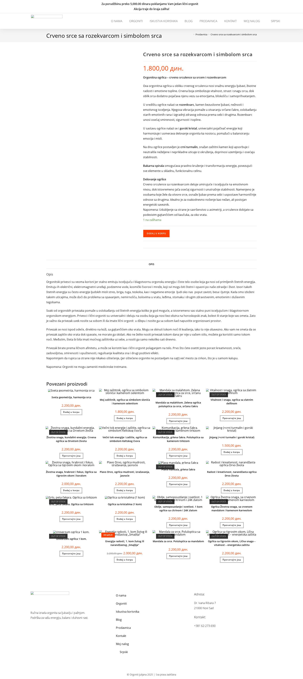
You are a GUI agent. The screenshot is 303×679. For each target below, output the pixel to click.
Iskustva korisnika (164, 21)
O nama (116, 21)
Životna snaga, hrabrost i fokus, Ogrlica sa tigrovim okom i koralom (71, 473)
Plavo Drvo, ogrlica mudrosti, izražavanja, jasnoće (125, 473)
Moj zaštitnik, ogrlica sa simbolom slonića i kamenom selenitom (125, 401)
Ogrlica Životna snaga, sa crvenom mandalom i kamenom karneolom (231, 508)
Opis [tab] (151, 264)
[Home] (191, 34)
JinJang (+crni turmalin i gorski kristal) (231, 437)
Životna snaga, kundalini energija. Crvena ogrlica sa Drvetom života (71, 439)
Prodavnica (208, 21)
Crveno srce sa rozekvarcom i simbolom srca (234, 34)
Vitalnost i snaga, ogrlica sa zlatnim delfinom (232, 401)
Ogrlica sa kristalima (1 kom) (125, 504)
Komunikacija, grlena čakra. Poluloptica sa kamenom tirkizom (178, 439)
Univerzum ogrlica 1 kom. (71, 538)
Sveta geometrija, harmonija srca (71, 397)
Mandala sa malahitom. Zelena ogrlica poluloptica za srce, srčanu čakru (178, 404)
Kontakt (230, 21)
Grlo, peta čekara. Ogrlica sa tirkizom (71, 504)
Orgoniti (136, 21)
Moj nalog (252, 21)
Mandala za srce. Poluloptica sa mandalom (178, 541)
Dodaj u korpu (156, 233)
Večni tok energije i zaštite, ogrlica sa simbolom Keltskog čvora (125, 439)
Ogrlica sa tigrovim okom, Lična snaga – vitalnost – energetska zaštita (231, 543)
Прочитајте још (178, 420)
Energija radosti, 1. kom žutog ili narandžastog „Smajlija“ (124, 543)
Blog (189, 21)
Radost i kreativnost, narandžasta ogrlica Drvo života (232, 473)
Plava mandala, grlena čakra (178, 469)
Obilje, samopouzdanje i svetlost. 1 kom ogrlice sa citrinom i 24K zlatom (178, 508)
